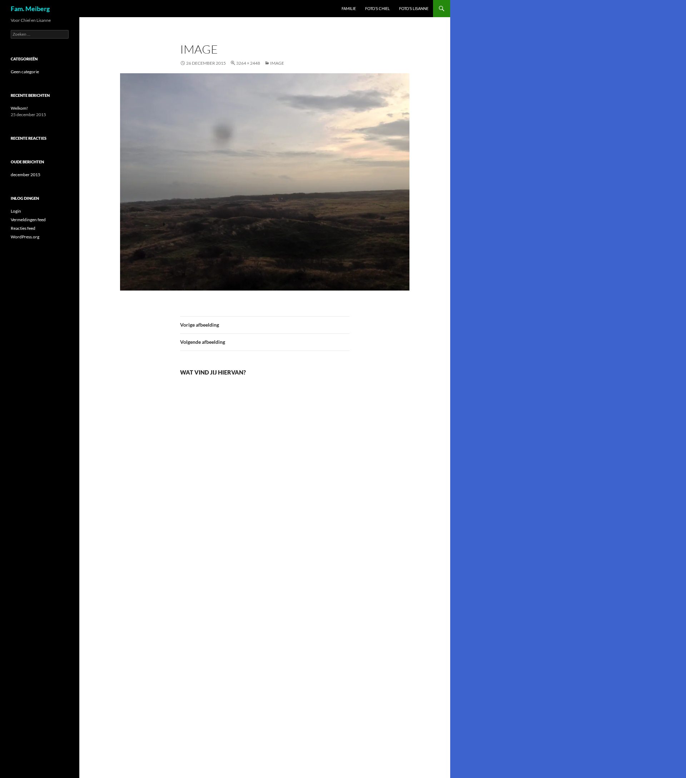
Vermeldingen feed (28, 219)
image (277, 63)
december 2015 (25, 174)
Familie (349, 8)
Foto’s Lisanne (413, 8)
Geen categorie (25, 71)
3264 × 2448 (248, 63)
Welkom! (19, 108)
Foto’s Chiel (377, 8)
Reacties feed (23, 228)
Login (16, 211)
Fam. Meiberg (30, 9)
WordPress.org (25, 236)
